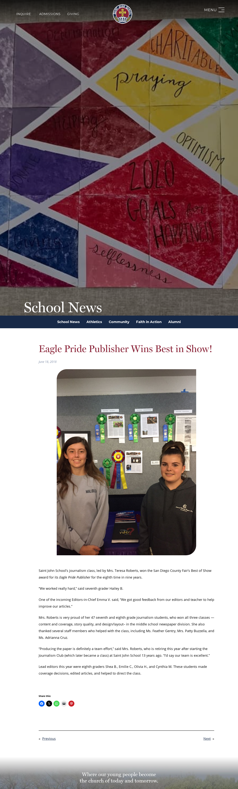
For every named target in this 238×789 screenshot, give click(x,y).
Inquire (23, 14)
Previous (49, 738)
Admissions (50, 14)
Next (207, 738)
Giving (73, 14)
